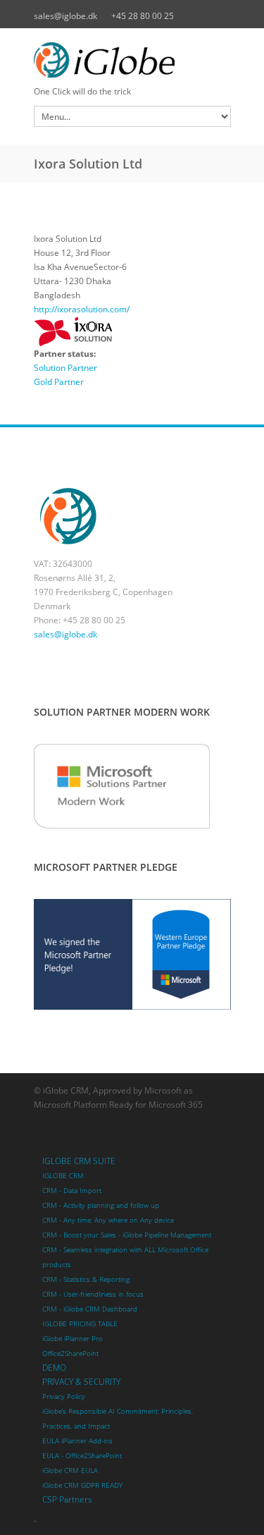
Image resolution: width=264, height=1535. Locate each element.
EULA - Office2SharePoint (82, 1455)
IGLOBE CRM (63, 1175)
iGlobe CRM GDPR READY (82, 1485)
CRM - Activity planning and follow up (100, 1205)
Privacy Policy (63, 1396)
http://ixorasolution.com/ (82, 309)
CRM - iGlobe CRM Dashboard (89, 1309)
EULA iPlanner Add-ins (77, 1440)
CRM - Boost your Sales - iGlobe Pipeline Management (126, 1235)
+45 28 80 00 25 (142, 16)
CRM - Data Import (71, 1190)
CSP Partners (67, 1499)
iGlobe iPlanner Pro (72, 1338)
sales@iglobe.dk (65, 16)
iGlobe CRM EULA (70, 1470)
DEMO (54, 1368)
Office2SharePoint (70, 1353)
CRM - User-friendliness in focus (93, 1294)
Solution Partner (65, 368)
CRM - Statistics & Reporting (86, 1279)
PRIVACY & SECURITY (81, 1382)
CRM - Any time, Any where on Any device (108, 1220)
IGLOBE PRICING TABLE (80, 1323)
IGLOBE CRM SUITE (78, 1161)
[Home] (132, 60)
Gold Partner (59, 382)
